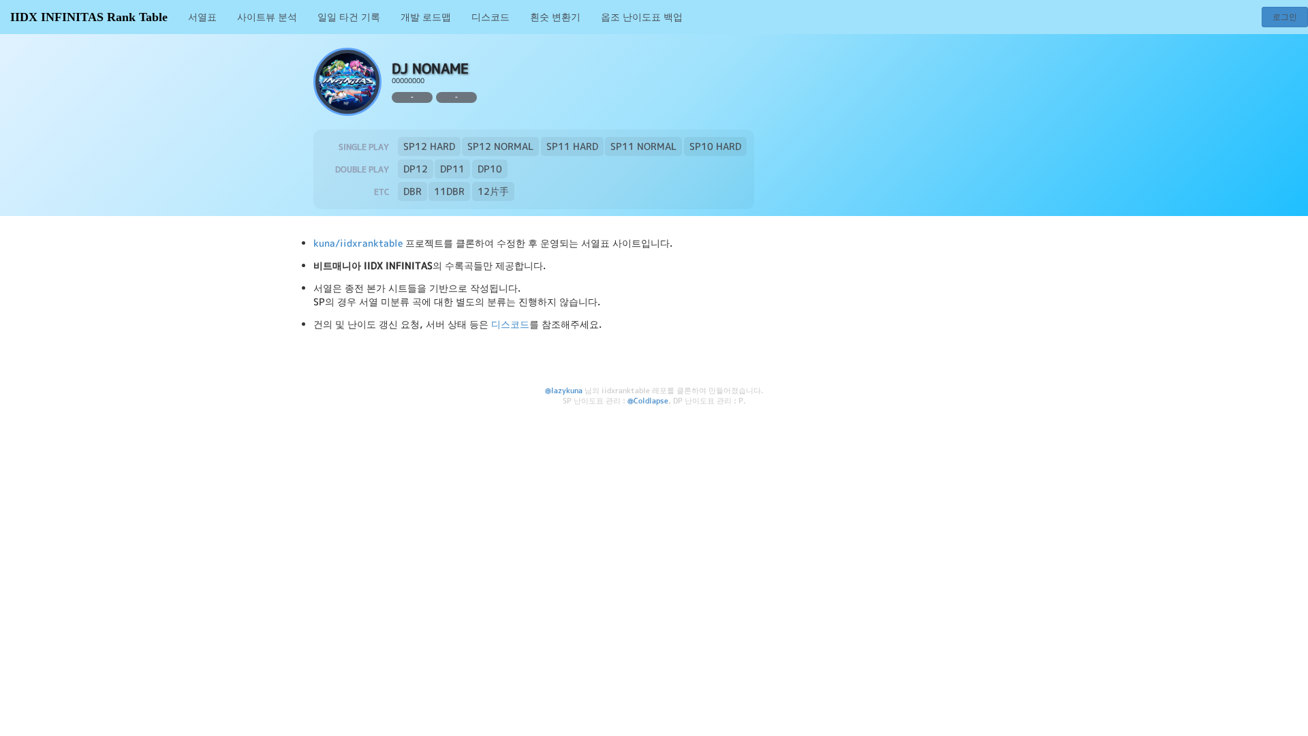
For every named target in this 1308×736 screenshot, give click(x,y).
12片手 (493, 191)
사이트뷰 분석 (267, 16)
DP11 (452, 168)
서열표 (202, 16)
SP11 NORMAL (643, 146)
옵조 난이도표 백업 (642, 16)
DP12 (415, 168)
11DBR (449, 191)
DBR (412, 191)
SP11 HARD (572, 146)
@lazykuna (563, 390)
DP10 (490, 168)
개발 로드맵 (426, 16)
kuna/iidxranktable (358, 242)
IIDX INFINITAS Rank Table (89, 17)
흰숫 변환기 (555, 16)
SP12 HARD (429, 146)
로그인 (1285, 16)
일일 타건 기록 (348, 16)
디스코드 (490, 16)
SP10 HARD (715, 146)
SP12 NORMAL (500, 146)
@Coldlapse (647, 400)
